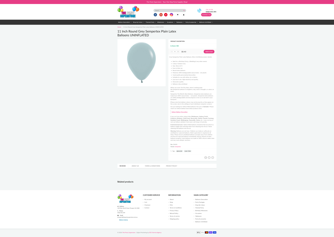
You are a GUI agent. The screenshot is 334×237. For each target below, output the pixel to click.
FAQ (171, 205)
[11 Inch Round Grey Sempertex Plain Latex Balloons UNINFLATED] (142, 62)
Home (119, 27)
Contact (146, 208)
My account (148, 199)
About (172, 199)
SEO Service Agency (155, 232)
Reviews (123, 166)
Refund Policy (174, 213)
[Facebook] (155, 14)
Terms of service (175, 216)
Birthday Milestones (201, 210)
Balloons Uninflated (201, 221)
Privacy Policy (171, 166)
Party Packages (200, 202)
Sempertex (178, 146)
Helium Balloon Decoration (180, 112)
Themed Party (199, 208)
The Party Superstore (128, 232)
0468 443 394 (211, 12)
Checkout (147, 205)
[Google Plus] (161, 14)
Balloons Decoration (201, 199)
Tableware (198, 216)
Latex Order (187, 151)
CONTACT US (206, 14)
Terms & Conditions (152, 166)
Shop (171, 202)
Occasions (198, 213)
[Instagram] (171, 14)
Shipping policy (174, 219)
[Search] (184, 10)
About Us (135, 166)
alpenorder (179, 151)
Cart (145, 202)
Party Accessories (200, 219)
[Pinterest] (166, 14)
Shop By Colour (200, 205)
